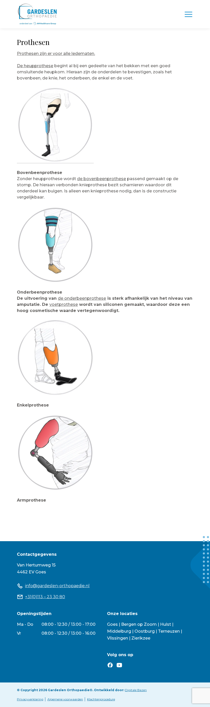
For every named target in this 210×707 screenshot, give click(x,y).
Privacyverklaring (30, 699)
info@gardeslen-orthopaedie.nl (57, 585)
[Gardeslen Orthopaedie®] (37, 14)
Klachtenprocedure (101, 699)
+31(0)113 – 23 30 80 (45, 596)
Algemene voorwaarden (65, 699)
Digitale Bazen (136, 690)
